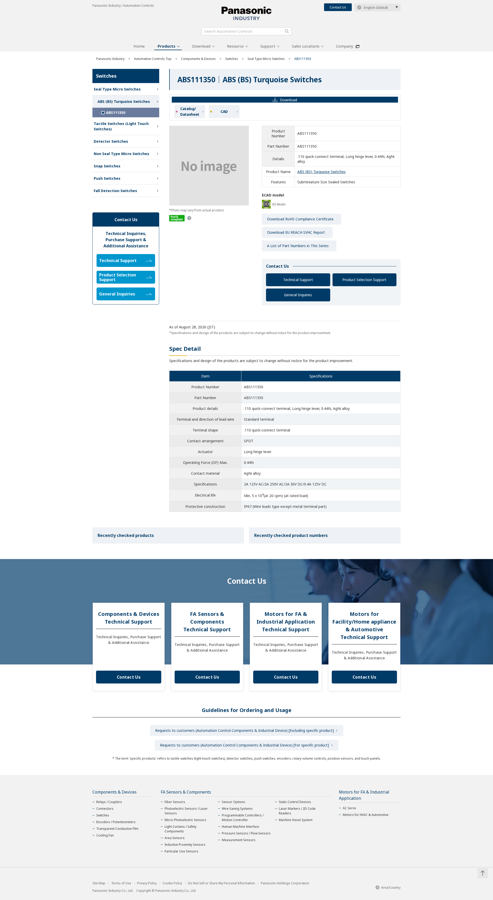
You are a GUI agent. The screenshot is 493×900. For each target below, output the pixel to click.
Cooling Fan (105, 835)
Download (201, 46)
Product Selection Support (364, 279)
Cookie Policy (172, 883)
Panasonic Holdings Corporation (285, 883)
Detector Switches (111, 141)
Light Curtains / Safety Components (180, 828)
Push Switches (107, 178)
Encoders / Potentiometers (116, 822)
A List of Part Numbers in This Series (298, 245)
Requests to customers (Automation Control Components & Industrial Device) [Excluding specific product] (244, 730)
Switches (231, 59)
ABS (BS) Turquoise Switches (321, 171)
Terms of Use (121, 883)
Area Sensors (175, 838)
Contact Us (338, 7)
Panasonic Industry (110, 59)
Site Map (98, 883)
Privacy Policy (147, 883)
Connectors (104, 808)
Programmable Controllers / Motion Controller (242, 817)
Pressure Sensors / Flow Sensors (246, 833)
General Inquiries (298, 294)
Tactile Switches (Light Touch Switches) (121, 126)
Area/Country (391, 887)
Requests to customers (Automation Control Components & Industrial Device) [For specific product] (244, 745)
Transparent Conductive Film (117, 828)
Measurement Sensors (238, 840)
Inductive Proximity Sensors (185, 844)
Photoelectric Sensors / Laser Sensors (186, 810)
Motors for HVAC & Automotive (365, 815)
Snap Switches (107, 166)
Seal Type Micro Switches (266, 59)
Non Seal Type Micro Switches (121, 153)
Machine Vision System (295, 820)
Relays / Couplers (109, 802)
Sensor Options (233, 802)
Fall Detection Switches (115, 190)
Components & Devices (198, 59)
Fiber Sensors (175, 802)
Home (139, 46)
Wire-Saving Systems (237, 808)
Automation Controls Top (153, 59)
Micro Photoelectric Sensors (185, 820)
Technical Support (298, 279)
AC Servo (349, 808)
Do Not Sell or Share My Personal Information (221, 883)
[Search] (286, 31)
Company (344, 46)
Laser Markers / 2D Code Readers (297, 810)
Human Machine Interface (240, 826)
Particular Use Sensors (181, 851)
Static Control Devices (295, 802)
